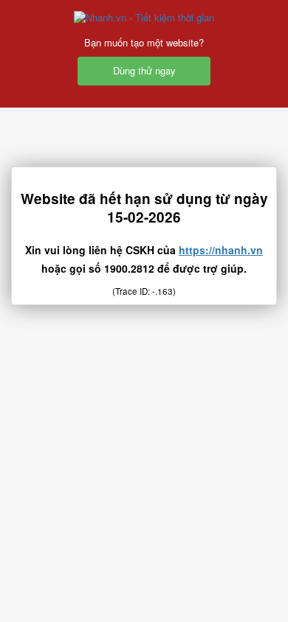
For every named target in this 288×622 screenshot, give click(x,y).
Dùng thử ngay (144, 70)
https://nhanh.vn (221, 249)
